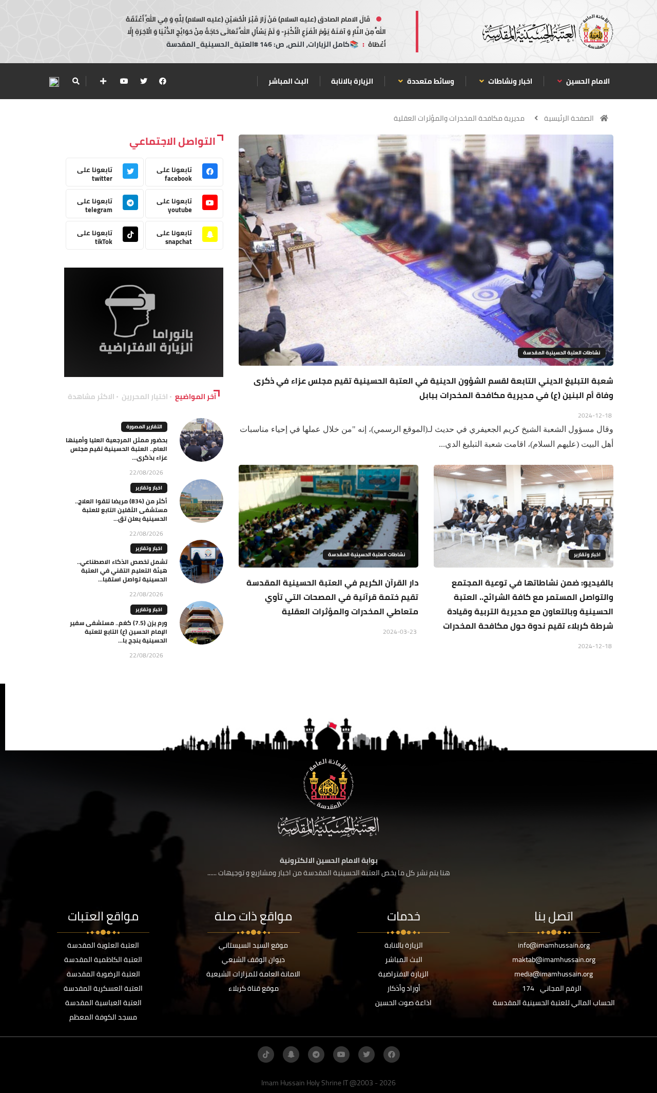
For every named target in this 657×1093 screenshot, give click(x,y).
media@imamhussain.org (553, 974)
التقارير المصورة (144, 426)
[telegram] (316, 1054)
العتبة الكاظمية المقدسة (103, 959)
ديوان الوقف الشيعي (253, 959)
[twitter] (143, 81)
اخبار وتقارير (587, 554)
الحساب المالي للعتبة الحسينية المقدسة (554, 1002)
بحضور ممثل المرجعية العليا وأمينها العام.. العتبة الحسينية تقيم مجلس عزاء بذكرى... (116, 448)
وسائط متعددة (429, 81)
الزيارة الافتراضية (403, 974)
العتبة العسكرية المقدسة (103, 988)
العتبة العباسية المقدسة (103, 1002)
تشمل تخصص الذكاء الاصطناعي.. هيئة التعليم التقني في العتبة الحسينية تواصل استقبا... (122, 570)
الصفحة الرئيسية (569, 118)
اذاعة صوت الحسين (403, 1002)
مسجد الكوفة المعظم (103, 1017)
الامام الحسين (587, 81)
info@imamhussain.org (554, 945)
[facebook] (162, 81)
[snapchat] (291, 1054)
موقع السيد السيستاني (253, 945)
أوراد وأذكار (403, 988)
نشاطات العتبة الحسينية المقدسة (562, 352)
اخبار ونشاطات (509, 81)
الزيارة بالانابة (352, 81)
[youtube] (124, 81)
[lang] (54, 81)
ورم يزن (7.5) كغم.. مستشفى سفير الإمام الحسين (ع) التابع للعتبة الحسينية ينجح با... (118, 631)
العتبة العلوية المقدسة (103, 945)
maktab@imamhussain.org (553, 959)
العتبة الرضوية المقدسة (103, 974)
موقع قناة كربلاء (253, 988)
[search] (76, 81)
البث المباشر (288, 81)
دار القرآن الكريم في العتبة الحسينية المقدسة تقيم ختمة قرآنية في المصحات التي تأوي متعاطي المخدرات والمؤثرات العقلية (332, 597)
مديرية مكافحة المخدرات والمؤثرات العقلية (459, 118)
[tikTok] (266, 1054)
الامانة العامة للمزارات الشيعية (253, 974)
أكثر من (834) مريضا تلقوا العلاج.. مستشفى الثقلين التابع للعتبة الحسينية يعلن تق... (121, 509)
